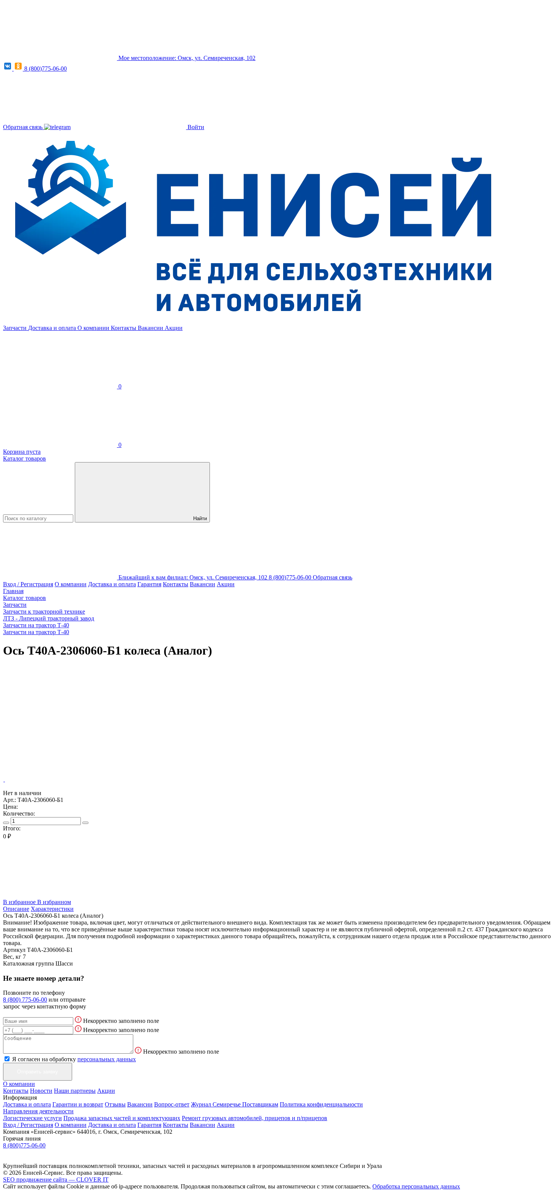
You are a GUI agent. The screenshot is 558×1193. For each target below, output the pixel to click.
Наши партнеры (75, 1090)
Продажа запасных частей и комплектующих (121, 1118)
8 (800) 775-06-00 (25, 999)
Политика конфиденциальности (321, 1104)
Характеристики (52, 909)
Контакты (124, 328)
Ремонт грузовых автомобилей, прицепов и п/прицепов (254, 1118)
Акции (174, 328)
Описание (16, 909)
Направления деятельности (38, 1111)
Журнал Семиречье (216, 1104)
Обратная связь (23, 127)
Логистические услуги (32, 1118)
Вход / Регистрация (28, 584)
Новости (41, 1090)
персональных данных (106, 1059)
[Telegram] (57, 127)
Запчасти (15, 328)
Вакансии (151, 328)
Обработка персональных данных (416, 1186)
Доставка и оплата (52, 328)
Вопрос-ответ (171, 1104)
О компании (94, 328)
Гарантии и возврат (77, 1104)
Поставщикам (260, 1104)
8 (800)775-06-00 (45, 68)
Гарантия (149, 584)
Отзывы (115, 1104)
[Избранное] (60, 721)
